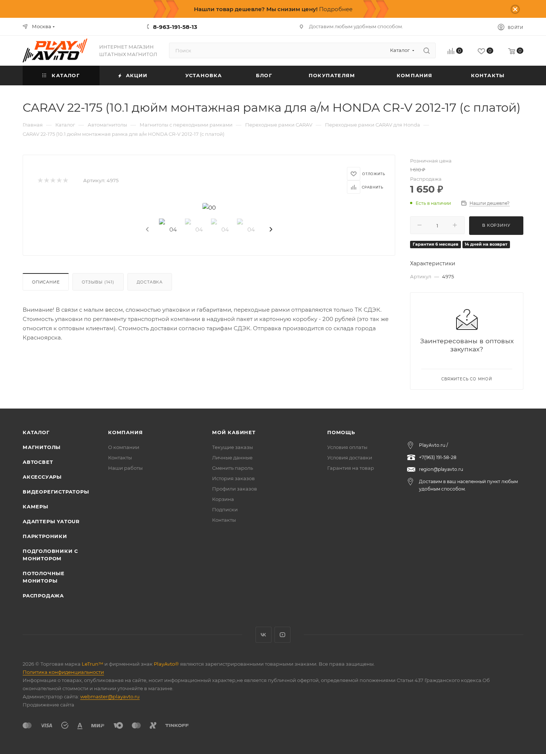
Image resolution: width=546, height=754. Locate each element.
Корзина (223, 499)
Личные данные (232, 457)
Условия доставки (349, 457)
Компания (125, 432)
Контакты (120, 457)
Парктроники (45, 536)
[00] (209, 207)
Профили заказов (234, 489)
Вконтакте (264, 635)
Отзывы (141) (98, 282)
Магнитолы (42, 447)
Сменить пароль (232, 468)
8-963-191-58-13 (175, 26)
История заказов (233, 478)
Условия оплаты (347, 447)
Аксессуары (42, 477)
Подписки (225, 509)
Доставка (150, 282)
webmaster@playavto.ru (110, 696)
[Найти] (426, 50)
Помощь (341, 432)
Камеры (35, 506)
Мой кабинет (234, 432)
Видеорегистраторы (56, 492)
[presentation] (146, 229)
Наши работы (125, 468)
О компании (123, 447)
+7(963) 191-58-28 (437, 457)
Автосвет (38, 462)
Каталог (36, 432)
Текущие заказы (232, 447)
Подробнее (335, 9)
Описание (45, 282)
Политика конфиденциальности (63, 672)
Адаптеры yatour (51, 521)
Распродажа (43, 596)
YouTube (282, 635)
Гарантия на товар (350, 468)
